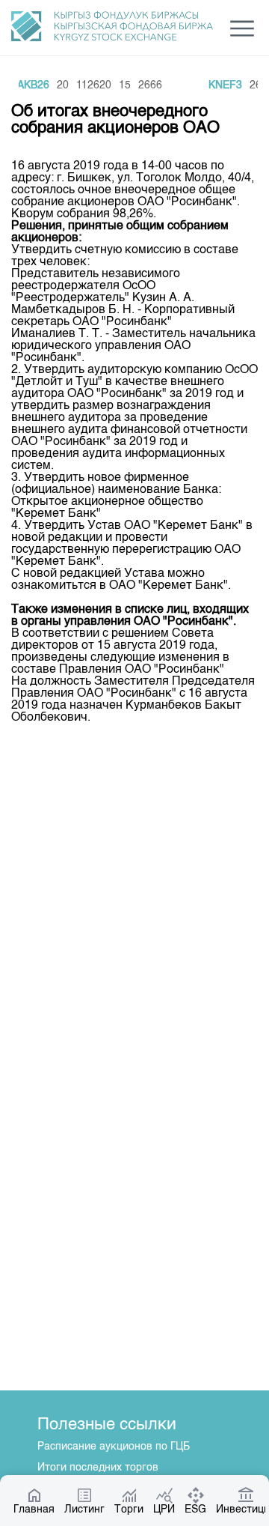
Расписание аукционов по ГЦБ (113, 1446)
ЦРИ (164, 1509)
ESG (195, 1509)
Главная (34, 1509)
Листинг (84, 1509)
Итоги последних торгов (97, 1467)
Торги (128, 1509)
